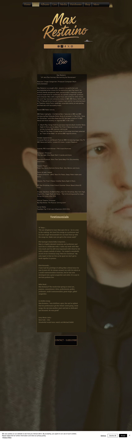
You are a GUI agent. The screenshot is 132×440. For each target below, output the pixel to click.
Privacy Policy (6, 437)
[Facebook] (65, 46)
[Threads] (58, 46)
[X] (68, 46)
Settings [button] (103, 436)
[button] (111, 5)
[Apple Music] (62, 46)
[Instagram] (72, 46)
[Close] (129, 435)
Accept (123, 436)
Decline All (112, 436)
